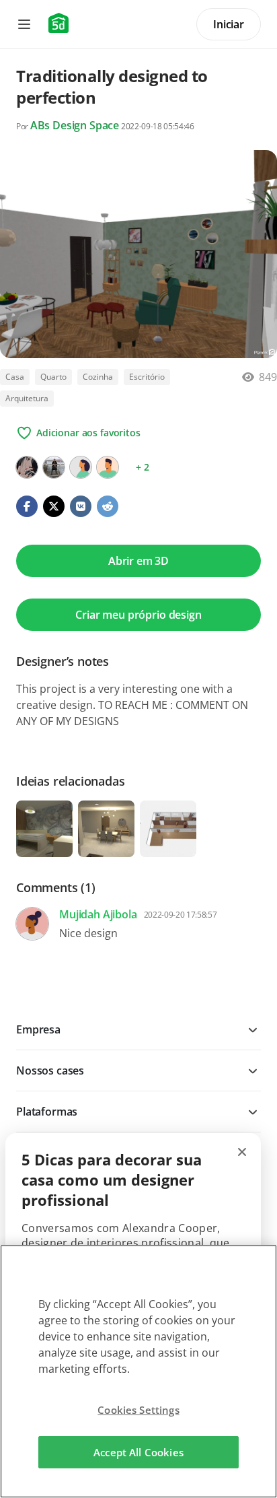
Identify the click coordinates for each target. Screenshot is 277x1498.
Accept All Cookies (138, 1452)
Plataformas (46, 1111)
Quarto (53, 376)
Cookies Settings (138, 1410)
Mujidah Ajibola (98, 914)
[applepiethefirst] (54, 467)
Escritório (147, 376)
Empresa (38, 1029)
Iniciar (228, 24)
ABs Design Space (74, 125)
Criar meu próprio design (138, 614)
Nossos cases (50, 1070)
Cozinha (98, 376)
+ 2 (142, 467)
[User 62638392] (107, 467)
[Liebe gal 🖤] (27, 467)
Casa (14, 376)
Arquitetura (26, 398)
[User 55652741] (80, 467)
